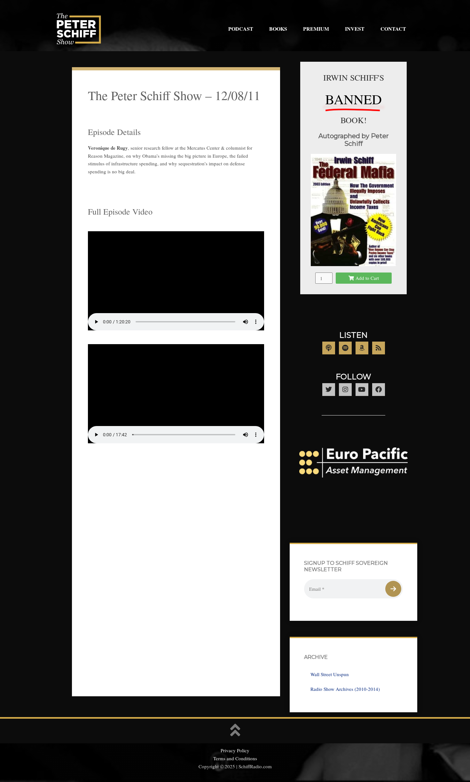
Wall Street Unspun (329, 674)
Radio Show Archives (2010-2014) (345, 689)
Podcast (240, 28)
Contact (393, 28)
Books (278, 28)
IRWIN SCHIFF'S (353, 77)
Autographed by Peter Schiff (353, 139)
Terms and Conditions (235, 758)
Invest (354, 28)
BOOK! (354, 120)
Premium (316, 28)
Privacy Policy (235, 750)
